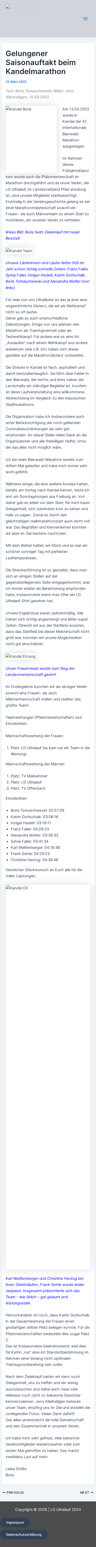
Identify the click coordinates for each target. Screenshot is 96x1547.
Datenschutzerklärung (23, 1534)
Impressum (15, 1522)
